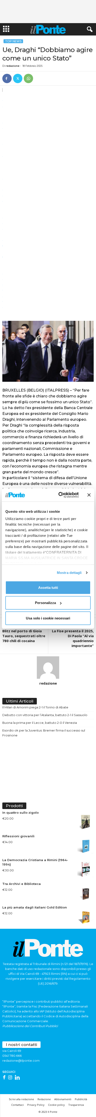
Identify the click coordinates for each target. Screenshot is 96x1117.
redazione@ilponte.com (21, 1060)
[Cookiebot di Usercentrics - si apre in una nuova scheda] (59, 495)
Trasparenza (76, 1104)
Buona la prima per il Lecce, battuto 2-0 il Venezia (39, 723)
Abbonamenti (62, 1099)
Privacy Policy (36, 1104)
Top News (13, 41)
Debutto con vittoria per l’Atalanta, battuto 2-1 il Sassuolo (44, 715)
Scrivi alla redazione (21, 1099)
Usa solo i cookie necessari (48, 618)
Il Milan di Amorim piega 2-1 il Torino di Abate (35, 707)
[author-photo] (48, 667)
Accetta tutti (48, 587)
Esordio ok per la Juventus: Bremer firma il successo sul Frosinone (43, 732)
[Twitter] (17, 78)
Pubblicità (81, 1099)
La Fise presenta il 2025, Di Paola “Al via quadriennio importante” (73, 638)
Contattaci (17, 1104)
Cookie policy (56, 1104)
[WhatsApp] (28, 78)
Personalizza (45, 603)
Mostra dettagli (69, 573)
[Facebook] (7, 78)
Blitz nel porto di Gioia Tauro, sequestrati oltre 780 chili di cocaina (23, 636)
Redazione (44, 1099)
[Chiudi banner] (89, 495)
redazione (12, 65)
